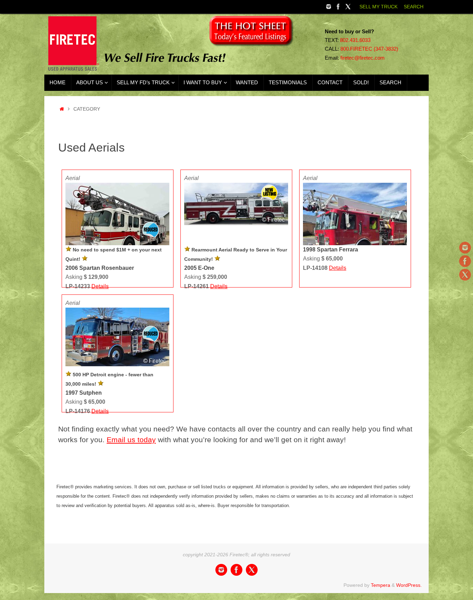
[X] (348, 6)
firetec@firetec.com (362, 58)
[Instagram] (328, 6)
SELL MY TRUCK (378, 6)
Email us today (131, 440)
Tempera (380, 585)
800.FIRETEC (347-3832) (369, 49)
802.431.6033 (355, 40)
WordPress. (409, 585)
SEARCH (413, 6)
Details (100, 286)
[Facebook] (338, 6)
